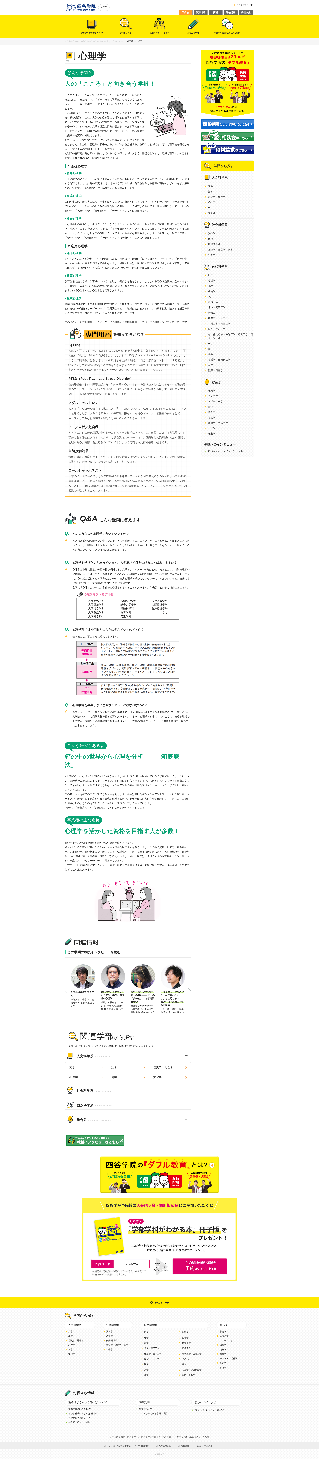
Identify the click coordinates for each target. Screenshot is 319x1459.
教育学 (212, 390)
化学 (210, 286)
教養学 (212, 433)
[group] (83, 986)
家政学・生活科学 (218, 423)
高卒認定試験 (165, 1446)
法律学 (212, 233)
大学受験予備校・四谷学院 (123, 1437)
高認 (215, 12)
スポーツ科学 (215, 401)
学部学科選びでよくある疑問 (82, 1413)
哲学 (114, 1077)
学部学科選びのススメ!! (79, 1409)
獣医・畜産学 (215, 370)
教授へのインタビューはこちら (225, 451)
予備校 (185, 12)
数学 (210, 275)
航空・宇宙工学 (217, 329)
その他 (185, 1359)
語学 (114, 1067)
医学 (210, 343)
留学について (145, 1409)
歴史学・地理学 (163, 1067)
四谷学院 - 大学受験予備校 (119, 1446)
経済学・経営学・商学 (220, 249)
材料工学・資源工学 (219, 323)
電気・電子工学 (217, 307)
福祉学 (212, 417)
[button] (189, 991)
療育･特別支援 (205, 1446)
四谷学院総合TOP (245, 5)
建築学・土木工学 (218, 318)
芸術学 (212, 428)
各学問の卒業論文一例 (79, 1418)
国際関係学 (214, 244)
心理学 (73, 1077)
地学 (210, 296)
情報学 (212, 412)
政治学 (212, 238)
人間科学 (213, 396)
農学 (210, 365)
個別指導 (200, 12)
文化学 (157, 1077)
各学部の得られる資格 (79, 1422)
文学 (72, 1067)
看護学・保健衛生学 (219, 359)
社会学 (212, 255)
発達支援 (246, 12)
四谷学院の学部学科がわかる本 (156, 1437)
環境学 (212, 406)
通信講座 (230, 12)
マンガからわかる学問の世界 (153, 1413)
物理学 (212, 280)
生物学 (212, 291)
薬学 (210, 354)
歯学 (210, 348)
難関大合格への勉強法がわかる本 (193, 1437)
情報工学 (213, 312)
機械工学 (213, 302)
